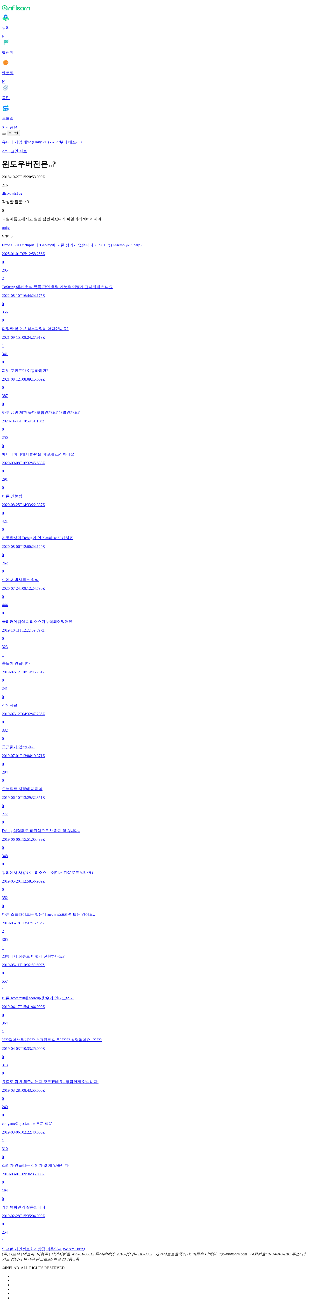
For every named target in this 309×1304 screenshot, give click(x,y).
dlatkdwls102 (12, 193)
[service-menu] (4, 134)
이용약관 (54, 1249)
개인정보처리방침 (29, 1249)
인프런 (8, 1249)
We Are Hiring (74, 1249)
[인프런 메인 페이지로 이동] (154, 8)
